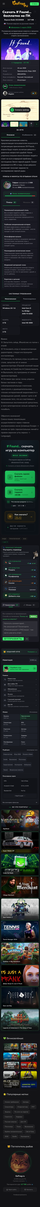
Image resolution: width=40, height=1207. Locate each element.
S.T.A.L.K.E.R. (25, 786)
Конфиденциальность (20, 1195)
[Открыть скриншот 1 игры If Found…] (14, 124)
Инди (30, 71)
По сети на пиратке (21, 1112)
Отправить (13, 638)
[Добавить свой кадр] (36, 124)
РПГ (33, 1107)
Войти (35, 4)
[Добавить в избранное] (36, 11)
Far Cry (23, 791)
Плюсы (10, 202)
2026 (6, 1136)
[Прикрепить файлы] (27, 638)
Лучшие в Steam (28, 754)
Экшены (7, 1112)
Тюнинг (5, 770)
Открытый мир (7, 754)
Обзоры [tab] (30, 605)
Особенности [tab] (28, 135)
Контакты (30, 1190)
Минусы (28, 202)
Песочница (9, 1127)
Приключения (22, 71)
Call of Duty (24, 781)
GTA (5, 781)
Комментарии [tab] (11, 605)
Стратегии (8, 1117)
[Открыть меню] (3, 4)
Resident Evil (7, 791)
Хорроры (19, 1117)
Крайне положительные (13, 1132)
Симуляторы (9, 1107)
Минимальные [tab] (10, 299)
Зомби (5, 759)
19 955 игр (33, 660)
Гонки (19, 1127)
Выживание (13, 759)
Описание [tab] (10, 135)
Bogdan (11, 94)
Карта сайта (12, 1190)
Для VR (23, 1122)
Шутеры (26, 1102)
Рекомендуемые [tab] (29, 299)
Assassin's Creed (9, 786)
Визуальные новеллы (16, 770)
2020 (34, 71)
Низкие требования (12, 1102)
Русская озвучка (11, 1122)
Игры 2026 (17, 754)
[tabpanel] (20, 156)
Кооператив (18, 765)
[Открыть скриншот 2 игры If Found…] (23, 124)
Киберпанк (27, 765)
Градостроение (8, 765)
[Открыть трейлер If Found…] (5, 124)
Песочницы (22, 759)
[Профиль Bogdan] (5, 93)
